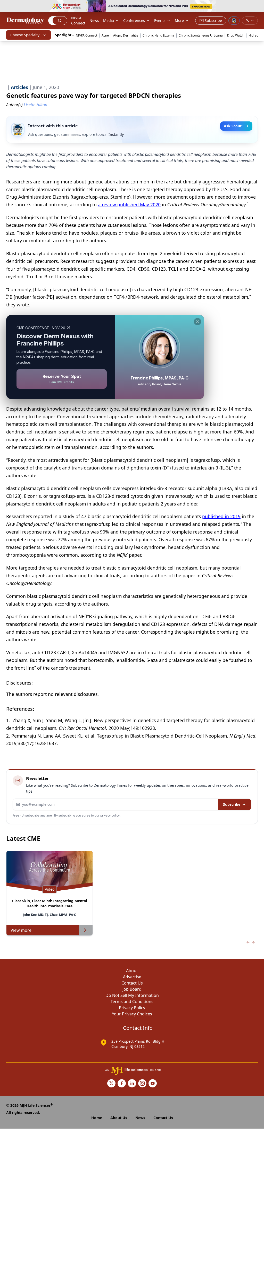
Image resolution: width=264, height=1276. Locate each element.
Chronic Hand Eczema (158, 35)
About (132, 970)
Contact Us (132, 983)
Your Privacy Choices (132, 1014)
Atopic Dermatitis (125, 35)
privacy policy (110, 815)
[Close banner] (257, 6)
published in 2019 (221, 516)
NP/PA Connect (78, 20)
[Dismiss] (197, 321)
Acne (105, 35)
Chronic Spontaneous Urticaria (201, 35)
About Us (118, 1117)
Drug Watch (235, 35)
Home (96, 1117)
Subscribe (231, 804)
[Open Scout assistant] (234, 20)
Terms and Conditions (132, 1001)
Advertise (132, 977)
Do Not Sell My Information (132, 995)
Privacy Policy (132, 1008)
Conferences (134, 20)
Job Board (132, 989)
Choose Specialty (24, 34)
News (94, 20)
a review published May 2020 (129, 204)
